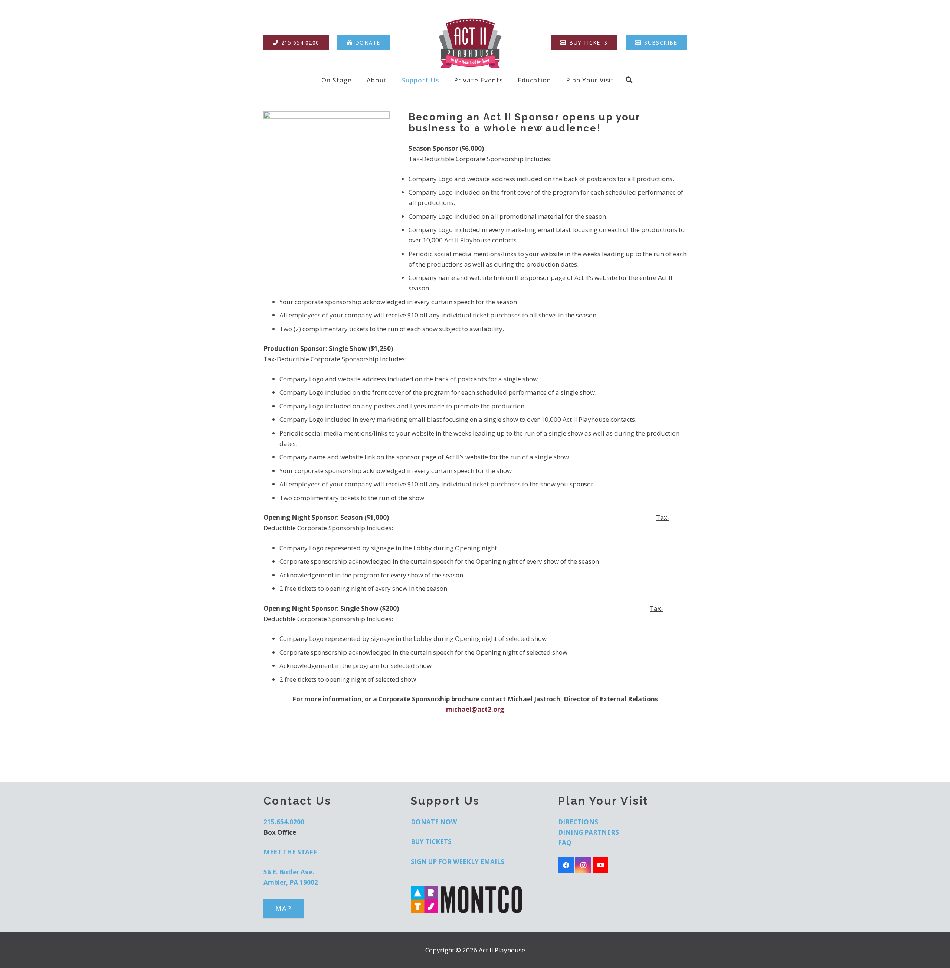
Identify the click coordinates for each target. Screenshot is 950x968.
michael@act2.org (475, 709)
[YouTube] (601, 865)
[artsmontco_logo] (475, 899)
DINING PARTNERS (588, 832)
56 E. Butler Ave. (288, 872)
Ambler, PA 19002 (290, 882)
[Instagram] (583, 865)
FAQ (564, 842)
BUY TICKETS (431, 841)
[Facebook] (566, 865)
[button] (357, 80)
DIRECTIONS (578, 822)
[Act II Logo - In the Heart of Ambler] (470, 43)
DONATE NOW (434, 822)
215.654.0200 (283, 822)
